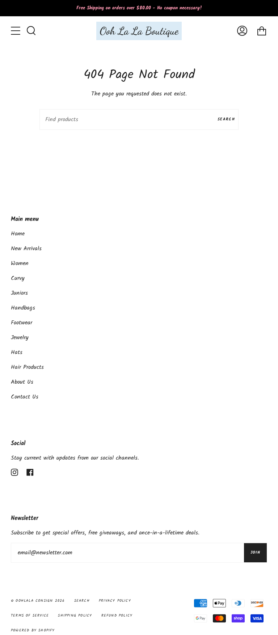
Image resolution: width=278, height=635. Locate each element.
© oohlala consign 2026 (38, 601)
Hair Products (27, 367)
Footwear (21, 322)
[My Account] (242, 31)
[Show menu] (16, 30)
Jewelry (20, 337)
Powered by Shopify (33, 630)
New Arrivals (26, 248)
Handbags (23, 307)
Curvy (18, 278)
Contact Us (24, 396)
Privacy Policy (115, 601)
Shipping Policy (75, 615)
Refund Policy (117, 615)
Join (255, 552)
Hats (16, 352)
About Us (22, 382)
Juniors (19, 293)
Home (18, 233)
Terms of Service (30, 615)
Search (226, 119)
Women (20, 263)
